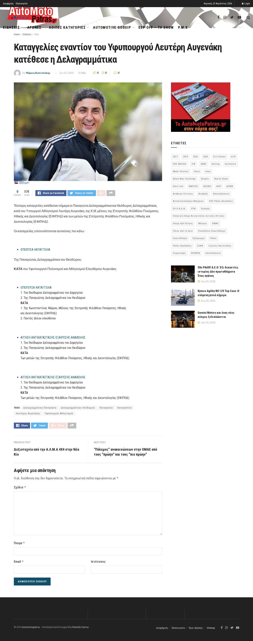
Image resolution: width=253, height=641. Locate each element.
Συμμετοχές (179, 253)
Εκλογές (205, 208)
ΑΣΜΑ (230, 186)
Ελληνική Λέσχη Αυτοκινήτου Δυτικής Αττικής (198, 216)
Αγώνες (34, 27)
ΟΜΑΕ (215, 223)
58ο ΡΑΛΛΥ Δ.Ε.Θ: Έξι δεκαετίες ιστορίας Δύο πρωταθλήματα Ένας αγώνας (218, 272)
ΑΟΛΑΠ (207, 186)
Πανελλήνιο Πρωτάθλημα (211, 231)
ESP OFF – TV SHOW (156, 27)
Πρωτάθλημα (180, 238)
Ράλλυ (213, 238)
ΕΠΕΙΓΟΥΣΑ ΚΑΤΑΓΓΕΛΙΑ (36, 287)
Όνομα (19, 543)
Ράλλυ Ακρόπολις (182, 246)
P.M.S (183, 27)
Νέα (37, 34)
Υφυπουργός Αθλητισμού (59, 413)
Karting (216, 164)
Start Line (178, 186)
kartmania (230, 164)
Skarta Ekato (221, 178)
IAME (203, 164)
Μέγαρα (202, 223)
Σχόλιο (20, 487)
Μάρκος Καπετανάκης (38, 72)
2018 (185, 156)
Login (247, 3)
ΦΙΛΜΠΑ (195, 253)
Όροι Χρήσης (196, 627)
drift (233, 156)
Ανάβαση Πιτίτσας (183, 194)
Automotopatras (31, 627)
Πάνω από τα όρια (183, 231)
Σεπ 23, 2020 (66, 72)
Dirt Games (219, 156)
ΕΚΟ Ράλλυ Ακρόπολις (221, 201)
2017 (175, 156)
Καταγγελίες (124, 407)
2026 (205, 156)
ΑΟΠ (218, 186)
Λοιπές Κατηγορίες (67, 27)
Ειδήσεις (11, 27)
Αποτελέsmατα (221, 194)
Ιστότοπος (98, 562)
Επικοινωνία (21, 3)
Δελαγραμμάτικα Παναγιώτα (39, 407)
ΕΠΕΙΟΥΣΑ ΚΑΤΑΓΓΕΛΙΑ (35, 249)
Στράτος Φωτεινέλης (220, 246)
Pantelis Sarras (80, 627)
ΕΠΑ (193, 208)
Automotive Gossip (112, 27)
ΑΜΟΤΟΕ (193, 186)
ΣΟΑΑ (200, 246)
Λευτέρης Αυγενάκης (28, 413)
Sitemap (211, 627)
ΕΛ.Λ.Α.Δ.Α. (179, 208)
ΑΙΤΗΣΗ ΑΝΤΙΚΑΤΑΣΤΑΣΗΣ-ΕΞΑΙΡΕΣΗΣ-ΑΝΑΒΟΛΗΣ (53, 337)
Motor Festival (181, 171)
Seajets (205, 178)
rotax (208, 171)
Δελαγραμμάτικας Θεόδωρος (78, 407)
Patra (197, 171)
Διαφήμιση (8, 3)
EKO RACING (179, 164)
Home (17, 34)
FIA (193, 164)
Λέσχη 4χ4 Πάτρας (183, 223)
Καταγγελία (106, 407)
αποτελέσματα (213, 253)
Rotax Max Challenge (184, 178)
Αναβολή (203, 194)
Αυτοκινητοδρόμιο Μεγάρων (188, 201)
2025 (195, 156)
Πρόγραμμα (199, 238)
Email (19, 562)
